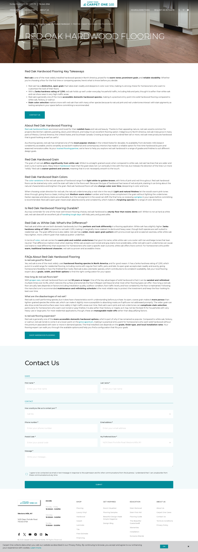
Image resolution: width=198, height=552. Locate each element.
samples (138, 197)
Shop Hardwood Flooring (42, 335)
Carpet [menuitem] (79, 521)
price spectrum (86, 322)
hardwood (65, 166)
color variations (36, 180)
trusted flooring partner (67, 148)
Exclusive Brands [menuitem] (137, 536)
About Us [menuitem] (160, 508)
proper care (35, 280)
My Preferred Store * (108, 436)
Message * (29, 451)
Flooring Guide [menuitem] (136, 517)
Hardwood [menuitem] (80, 517)
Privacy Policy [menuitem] (162, 525)
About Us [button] (44, 10)
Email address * (106, 422)
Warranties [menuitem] (134, 528)
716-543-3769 (44, 4)
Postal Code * (30, 436)
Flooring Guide (44, 24)
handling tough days (71, 214)
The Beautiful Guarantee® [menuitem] (135, 522)
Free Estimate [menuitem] (82, 534)
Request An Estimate (164, 10)
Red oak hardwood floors (36, 129)
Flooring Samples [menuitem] (110, 512)
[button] (179, 10)
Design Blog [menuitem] (108, 523)
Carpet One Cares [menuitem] (164, 512)
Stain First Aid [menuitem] (135, 512)
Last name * (105, 383)
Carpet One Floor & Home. (35, 540)
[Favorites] (183, 10)
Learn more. (35, 548)
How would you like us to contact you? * (41, 408)
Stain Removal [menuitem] (136, 508)
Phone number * (31, 422)
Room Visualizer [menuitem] (110, 508)
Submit (99, 484)
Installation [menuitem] (134, 532)
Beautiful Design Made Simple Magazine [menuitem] (112, 518)
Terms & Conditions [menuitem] (165, 521)
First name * (29, 383)
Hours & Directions (140, 10)
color (37, 240)
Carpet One (29, 24)
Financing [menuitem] (80, 538)
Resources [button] (30, 10)
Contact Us (34, 115)
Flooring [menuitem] (79, 508)
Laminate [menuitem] (80, 525)
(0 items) (188, 10)
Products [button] (15, 10)
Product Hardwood (62, 24)
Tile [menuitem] (78, 529)
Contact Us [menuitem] (161, 517)
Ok (164, 546)
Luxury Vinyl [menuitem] (81, 512)
